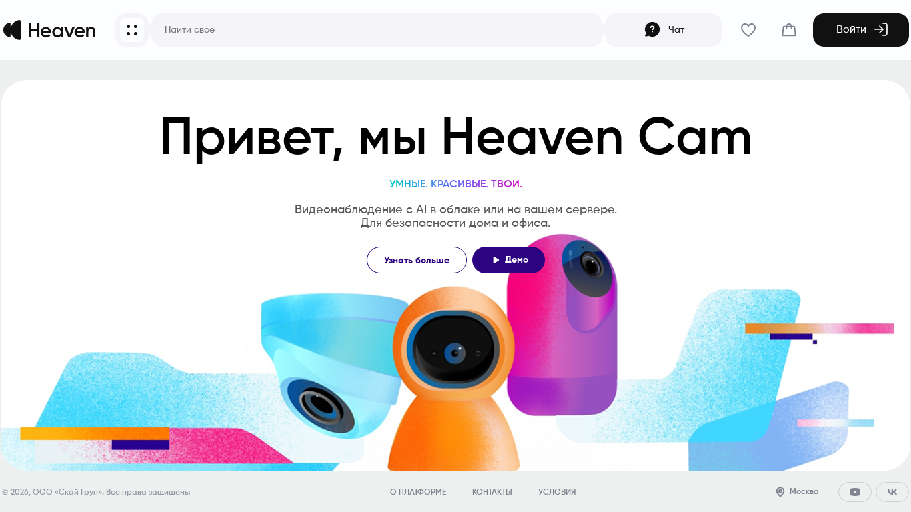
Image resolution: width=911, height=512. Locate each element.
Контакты (492, 493)
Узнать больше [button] (416, 260)
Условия (557, 493)
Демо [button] (516, 260)
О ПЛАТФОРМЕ (418, 493)
